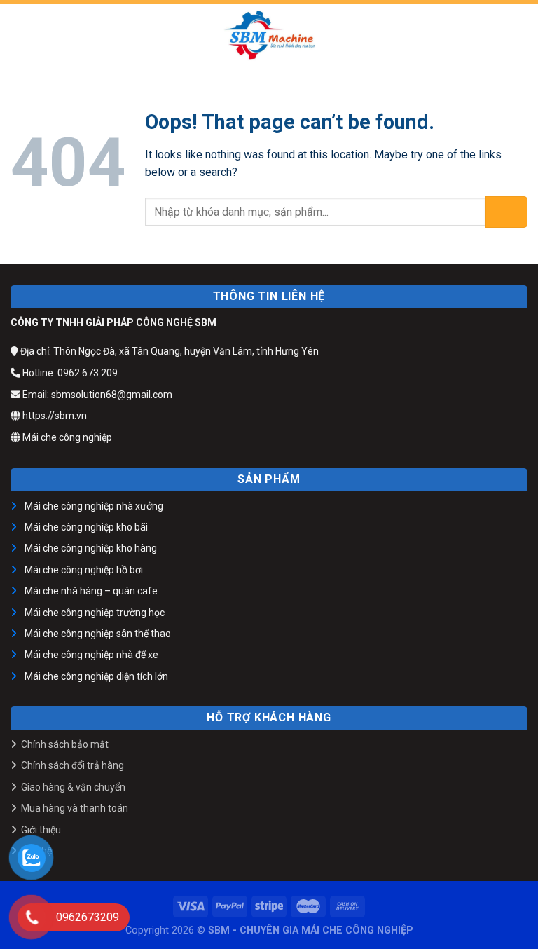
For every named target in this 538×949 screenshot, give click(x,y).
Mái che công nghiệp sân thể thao (98, 633)
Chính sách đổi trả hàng (72, 765)
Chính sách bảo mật (65, 744)
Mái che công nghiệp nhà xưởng (94, 506)
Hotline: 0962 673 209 (69, 372)
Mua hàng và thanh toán (74, 808)
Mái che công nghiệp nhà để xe (91, 654)
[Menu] (19, 35)
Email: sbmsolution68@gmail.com (96, 394)
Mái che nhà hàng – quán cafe (91, 590)
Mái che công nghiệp (66, 437)
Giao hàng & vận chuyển (73, 787)
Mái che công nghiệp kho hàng (91, 548)
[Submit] (506, 212)
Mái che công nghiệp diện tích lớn (96, 676)
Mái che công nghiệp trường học (95, 612)
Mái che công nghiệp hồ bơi (84, 569)
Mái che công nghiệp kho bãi (86, 527)
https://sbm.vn (53, 415)
